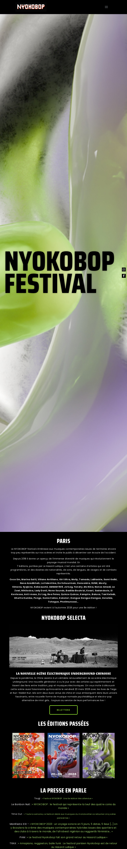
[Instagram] (124, 269)
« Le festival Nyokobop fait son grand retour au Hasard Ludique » (67, 837)
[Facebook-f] (124, 276)
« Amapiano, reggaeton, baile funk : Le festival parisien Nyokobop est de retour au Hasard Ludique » (67, 845)
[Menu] (106, 7)
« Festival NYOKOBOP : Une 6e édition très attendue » (67, 798)
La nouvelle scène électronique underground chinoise (63, 673)
